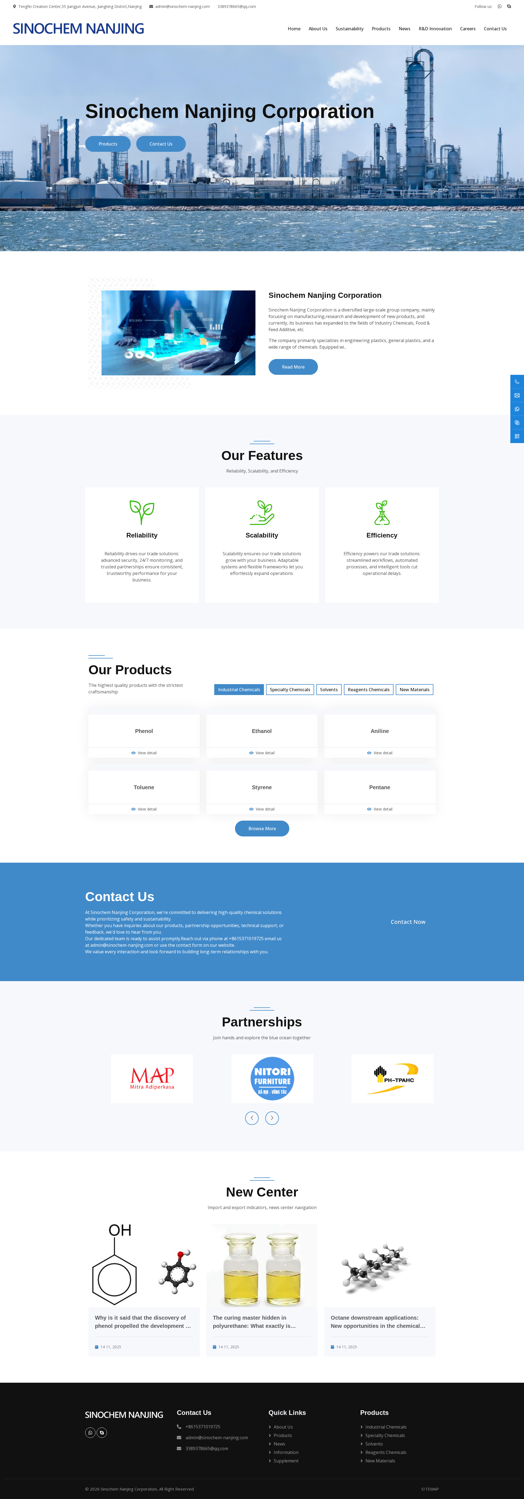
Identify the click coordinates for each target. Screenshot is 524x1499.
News (404, 29)
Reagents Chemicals (369, 690)
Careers (468, 29)
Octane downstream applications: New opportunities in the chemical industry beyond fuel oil (375, 1322)
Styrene (262, 787)
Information (286, 1452)
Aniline (380, 731)
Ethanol (262, 731)
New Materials (415, 690)
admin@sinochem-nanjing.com (182, 6)
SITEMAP (430, 1489)
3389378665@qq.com (237, 6)
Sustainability (350, 29)
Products (381, 29)
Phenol (144, 731)
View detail (147, 752)
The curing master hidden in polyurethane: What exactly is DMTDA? (251, 1322)
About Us (318, 29)
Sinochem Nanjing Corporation (129, 1489)
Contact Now (408, 921)
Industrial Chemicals (239, 690)
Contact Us (495, 29)
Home (294, 29)
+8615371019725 (246, 939)
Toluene (144, 787)
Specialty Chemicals (290, 690)
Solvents (329, 690)
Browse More (262, 829)
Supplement (286, 1461)
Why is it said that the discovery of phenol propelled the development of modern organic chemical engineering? (143, 1322)
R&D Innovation (435, 29)
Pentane (379, 787)
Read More (293, 367)
